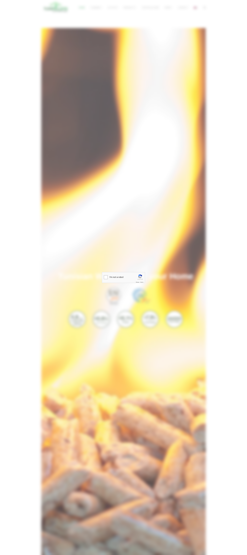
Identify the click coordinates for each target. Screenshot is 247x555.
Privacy (137, 282)
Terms (141, 282)
